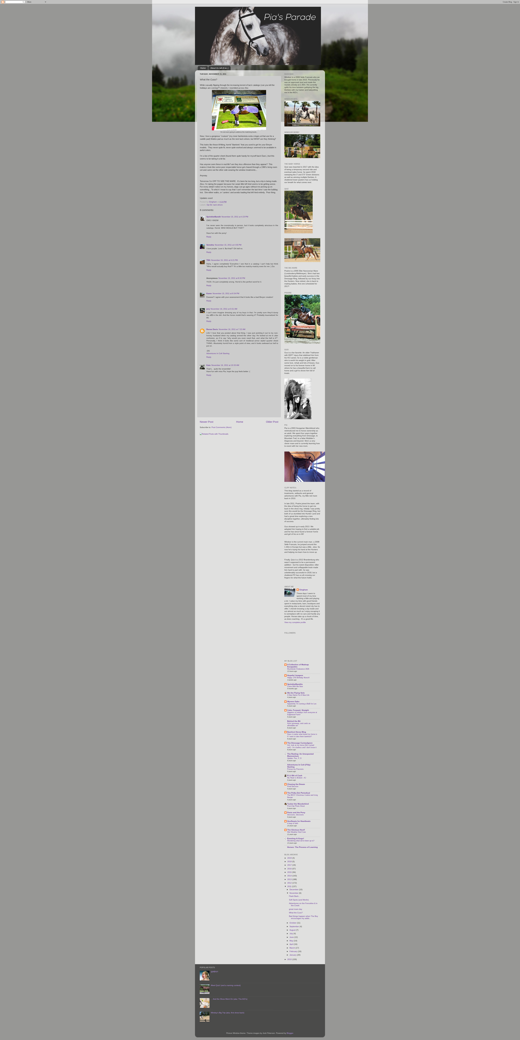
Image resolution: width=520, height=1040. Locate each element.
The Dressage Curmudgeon (300, 743)
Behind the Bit (293, 721)
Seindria (210, 245)
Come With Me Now (295, 686)
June (292, 937)
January (293, 955)
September (295, 926)
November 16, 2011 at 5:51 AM (224, 309)
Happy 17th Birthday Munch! (298, 678)
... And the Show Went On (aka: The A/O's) (229, 999)
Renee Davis (212, 329)
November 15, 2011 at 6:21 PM (224, 260)
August (293, 930)
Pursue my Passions (295, 769)
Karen (209, 293)
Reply (208, 237)
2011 (289, 886)
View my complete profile (295, 622)
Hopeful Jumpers (295, 675)
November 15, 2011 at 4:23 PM (235, 217)
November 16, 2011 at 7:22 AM (232, 329)
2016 (289, 869)
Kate (208, 365)
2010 (289, 959)
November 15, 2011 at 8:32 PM (231, 278)
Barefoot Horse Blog (296, 732)
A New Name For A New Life (298, 695)
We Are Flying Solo (296, 693)
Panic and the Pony (296, 813)
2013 (289, 879)
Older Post (272, 421)
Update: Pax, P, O (294, 758)
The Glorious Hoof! (296, 830)
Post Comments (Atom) (222, 427)
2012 (289, 883)
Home (203, 68)
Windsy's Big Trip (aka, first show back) (227, 1013)
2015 (289, 872)
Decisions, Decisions (295, 815)
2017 (289, 865)
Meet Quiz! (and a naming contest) (226, 985)
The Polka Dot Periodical (298, 793)
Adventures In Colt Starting (217, 353)
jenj (208, 309)
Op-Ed (209, 205)
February (294, 951)
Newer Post (206, 421)
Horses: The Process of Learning (302, 847)
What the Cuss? (296, 913)
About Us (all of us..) (219, 68)
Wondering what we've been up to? (300, 841)
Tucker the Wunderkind (298, 804)
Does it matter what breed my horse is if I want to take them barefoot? (302, 735)
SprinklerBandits (295, 684)
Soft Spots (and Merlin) (299, 900)
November (294, 893)
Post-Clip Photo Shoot (296, 806)
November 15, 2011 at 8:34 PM (226, 293)
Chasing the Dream (296, 784)
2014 (289, 876)
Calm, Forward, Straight (298, 710)
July (291, 934)
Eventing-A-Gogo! (295, 839)
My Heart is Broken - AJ (296, 778)
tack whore (218, 205)
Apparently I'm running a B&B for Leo (301, 704)
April (292, 944)
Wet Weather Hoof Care (296, 832)
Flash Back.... (295, 896)
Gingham (303, 590)
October (293, 923)
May (292, 941)
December (294, 890)
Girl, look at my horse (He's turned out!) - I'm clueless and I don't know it (301, 746)
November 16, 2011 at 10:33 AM (225, 365)
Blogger (290, 1033)
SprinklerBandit (213, 217)
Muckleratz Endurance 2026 (298, 669)
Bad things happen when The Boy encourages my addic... (303, 917)
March (292, 948)
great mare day (295, 909)
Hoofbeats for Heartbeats (299, 821)
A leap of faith (292, 823)
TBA (208, 260)
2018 (289, 862)
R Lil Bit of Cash (294, 776)
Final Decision (292, 786)
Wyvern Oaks (293, 702)
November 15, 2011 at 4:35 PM (228, 245)
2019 (289, 858)
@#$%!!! (214, 972)
